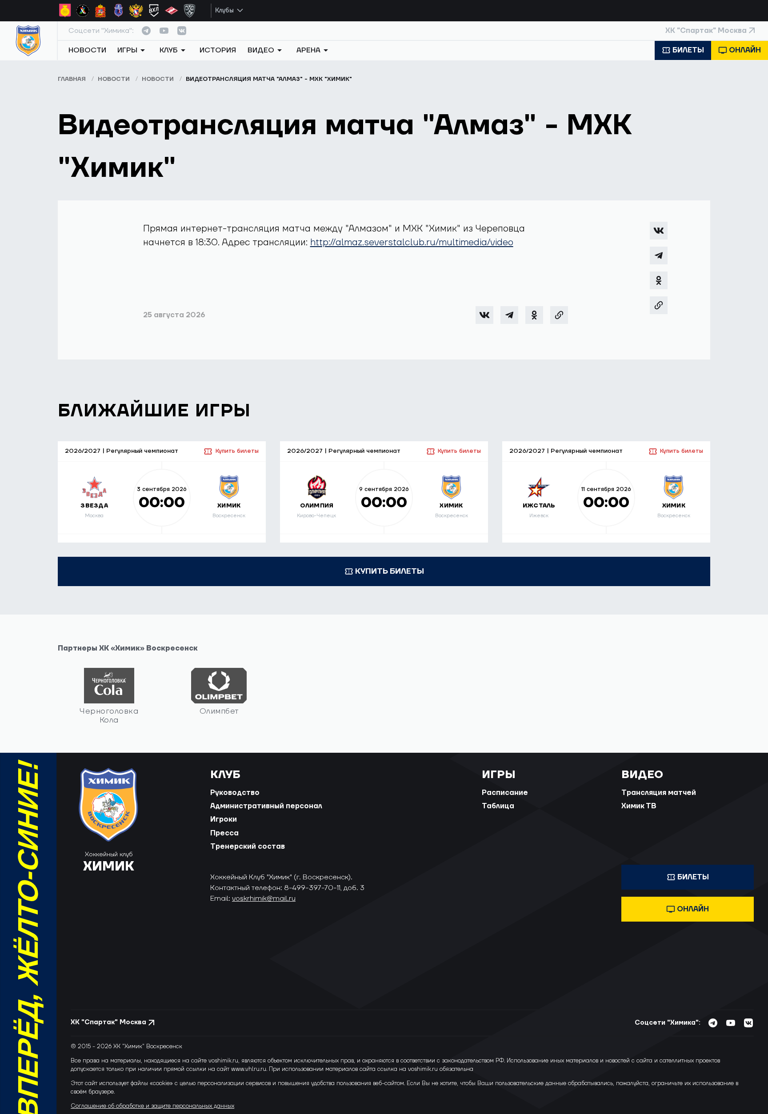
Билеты (688, 50)
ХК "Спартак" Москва (706, 30)
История (218, 50)
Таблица (498, 806)
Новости (87, 50)
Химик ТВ (638, 806)
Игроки (223, 819)
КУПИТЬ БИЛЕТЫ (389, 571)
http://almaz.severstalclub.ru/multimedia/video (411, 242)
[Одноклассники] (659, 280)
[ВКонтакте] (659, 231)
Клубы (224, 10)
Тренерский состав (247, 846)
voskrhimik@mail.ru (264, 898)
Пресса (224, 833)
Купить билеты (237, 451)
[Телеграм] (659, 255)
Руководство (235, 792)
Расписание (505, 792)
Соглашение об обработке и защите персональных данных (152, 1106)
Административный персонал (266, 806)
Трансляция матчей (658, 792)
